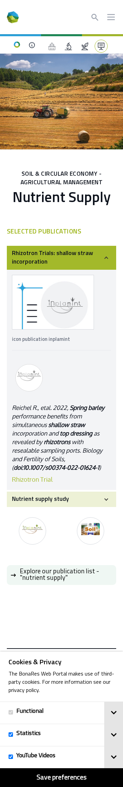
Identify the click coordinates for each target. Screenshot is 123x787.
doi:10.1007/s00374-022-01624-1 (56, 467)
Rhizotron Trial (32, 479)
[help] (32, 45)
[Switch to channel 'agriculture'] (84, 46)
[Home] (17, 44)
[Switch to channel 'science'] (68, 46)
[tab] (113, 713)
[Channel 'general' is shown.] (101, 46)
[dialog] (61, 719)
